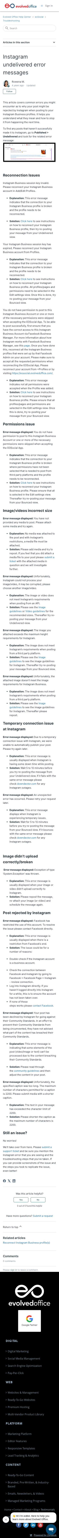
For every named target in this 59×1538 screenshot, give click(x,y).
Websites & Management (23, 1392)
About (27, 1509)
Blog (36, 1509)
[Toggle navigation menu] (42, 5)
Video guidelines (35, 611)
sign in (13, 1270)
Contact (17, 1509)
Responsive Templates (21, 1448)
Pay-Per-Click (16, 1373)
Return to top (11, 1227)
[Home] (21, 6)
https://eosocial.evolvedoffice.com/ (32, 373)
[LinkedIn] (13, 1180)
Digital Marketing (18, 1351)
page (27, 345)
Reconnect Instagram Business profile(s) (26, 1242)
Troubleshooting (11, 20)
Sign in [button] (49, 5)
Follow (9, 91)
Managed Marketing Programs (26, 1501)
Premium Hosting (19, 1407)
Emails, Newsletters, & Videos (26, 1493)
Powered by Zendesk (45, 1535)
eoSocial (39, 16)
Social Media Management (24, 1358)
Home (7, 1509)
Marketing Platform (20, 1434)
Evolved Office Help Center (17, 16)
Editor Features (17, 1441)
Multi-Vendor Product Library (26, 1414)
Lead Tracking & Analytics (23, 1455)
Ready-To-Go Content (21, 1475)
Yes (21, 1199)
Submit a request (43, 1215)
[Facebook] (4, 1180)
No (38, 1199)
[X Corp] (9, 1180)
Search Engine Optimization (25, 1366)
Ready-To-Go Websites (21, 1400)
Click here (26, 221)
